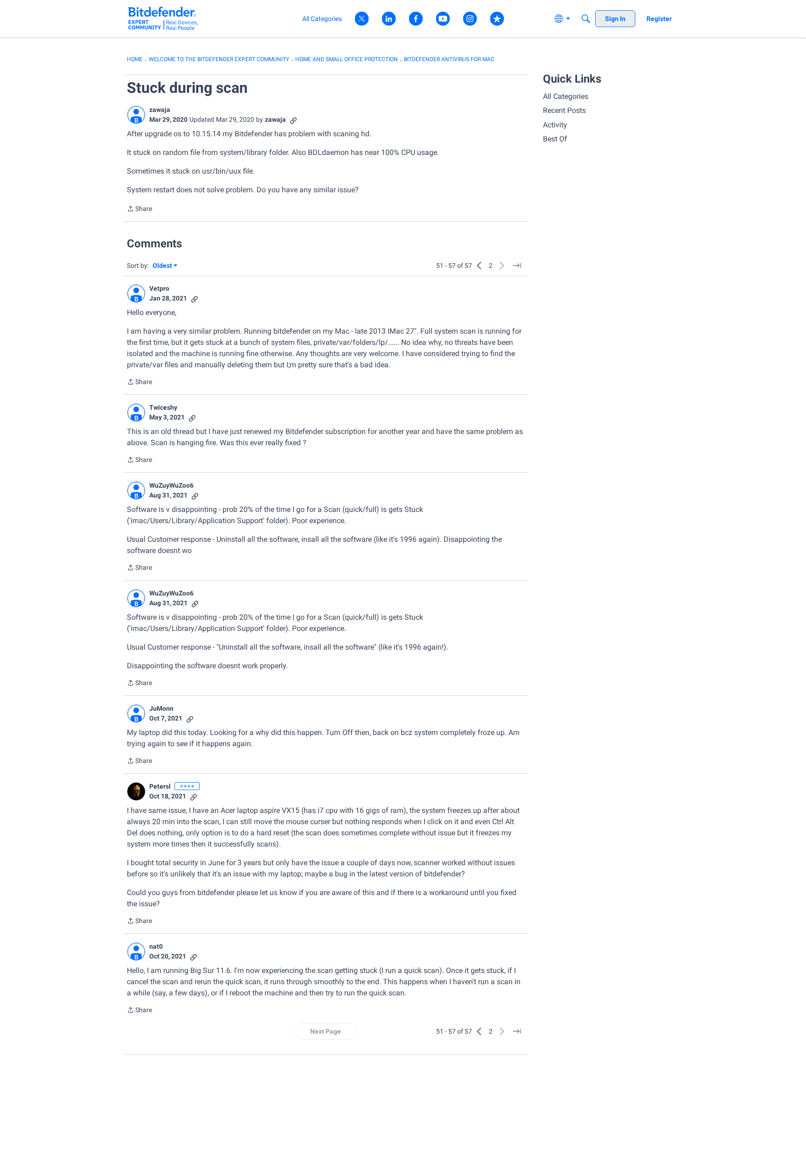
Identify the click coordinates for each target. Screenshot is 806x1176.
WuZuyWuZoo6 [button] (171, 485)
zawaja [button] (159, 109)
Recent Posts (564, 110)
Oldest (163, 266)
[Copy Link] (293, 120)
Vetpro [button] (159, 288)
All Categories (565, 96)
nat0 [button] (156, 946)
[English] (163, 18)
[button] (136, 114)
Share (139, 209)
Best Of (555, 138)
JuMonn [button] (161, 708)
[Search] (585, 18)
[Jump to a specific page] (516, 265)
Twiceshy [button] (163, 407)
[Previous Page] (479, 265)
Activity (555, 124)
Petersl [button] (160, 786)
